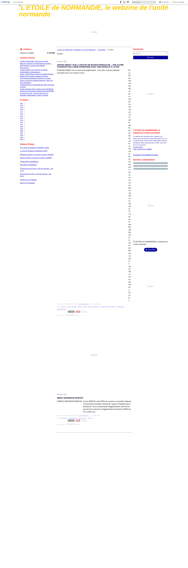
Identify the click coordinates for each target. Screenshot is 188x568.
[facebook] (120, 2)
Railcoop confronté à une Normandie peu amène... (36, 63)
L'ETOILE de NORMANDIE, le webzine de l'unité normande (76, 50)
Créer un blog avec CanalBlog (142, 149)
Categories (101, 50)
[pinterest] (128, 2)
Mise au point (24, 68)
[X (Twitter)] (124, 2)
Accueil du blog (138, 147)
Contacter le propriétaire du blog (145, 155)
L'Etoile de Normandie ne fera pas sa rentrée (34, 61)
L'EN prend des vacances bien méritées (32, 65)
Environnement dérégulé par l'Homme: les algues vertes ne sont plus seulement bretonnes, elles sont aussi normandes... (36, 80)
